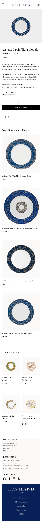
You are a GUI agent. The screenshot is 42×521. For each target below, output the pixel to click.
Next (39, 26)
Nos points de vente (21, 498)
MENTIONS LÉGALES (10, 463)
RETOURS (6, 448)
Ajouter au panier (21, 107)
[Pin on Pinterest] (9, 117)
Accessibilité (21, 506)
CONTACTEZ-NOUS (10, 443)
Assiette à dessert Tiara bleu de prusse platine (17, 333)
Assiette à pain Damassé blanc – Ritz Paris (29, 418)
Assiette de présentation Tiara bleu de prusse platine (19, 228)
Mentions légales (21, 502)
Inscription (4, 478)
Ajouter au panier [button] (6, 182)
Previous (2, 26)
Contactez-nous (21, 510)
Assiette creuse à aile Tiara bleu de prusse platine (18, 281)
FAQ (4, 451)
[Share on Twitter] (5, 117)
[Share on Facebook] (2, 117)
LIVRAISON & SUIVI (10, 446)
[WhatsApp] (18, 478)
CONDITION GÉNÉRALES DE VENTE (16, 466)
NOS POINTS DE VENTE (11, 460)
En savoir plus (18, 182)
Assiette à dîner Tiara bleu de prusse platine (16, 176)
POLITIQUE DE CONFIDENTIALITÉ (15, 468)
